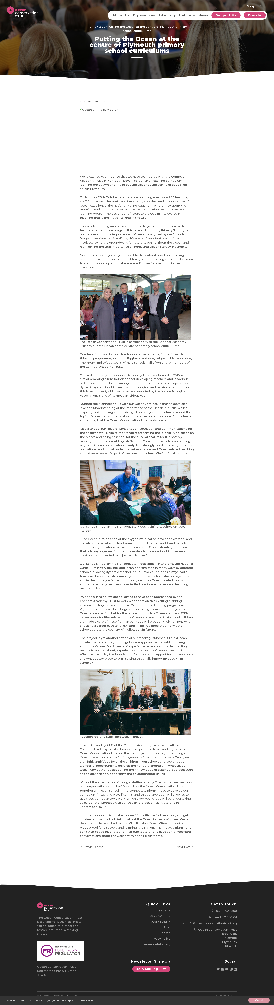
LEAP (234, 996)
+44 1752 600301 (225, 917)
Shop (251, 6)
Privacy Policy (160, 938)
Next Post (183, 847)
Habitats (187, 15)
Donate (254, 15)
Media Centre (160, 922)
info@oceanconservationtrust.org (212, 923)
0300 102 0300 (226, 911)
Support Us (226, 15)
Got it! (259, 1000)
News (203, 15)
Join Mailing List (151, 969)
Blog (102, 26)
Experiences (144, 15)
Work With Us (160, 916)
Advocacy (167, 15)
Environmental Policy (154, 944)
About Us (120, 15)
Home (91, 26)
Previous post (93, 847)
